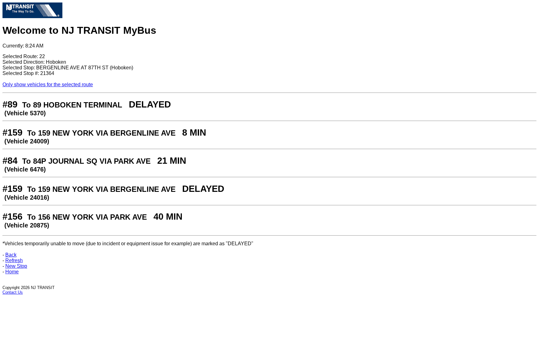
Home (12, 271)
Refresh (14, 260)
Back (11, 254)
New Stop (16, 266)
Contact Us (12, 292)
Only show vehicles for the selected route (47, 84)
